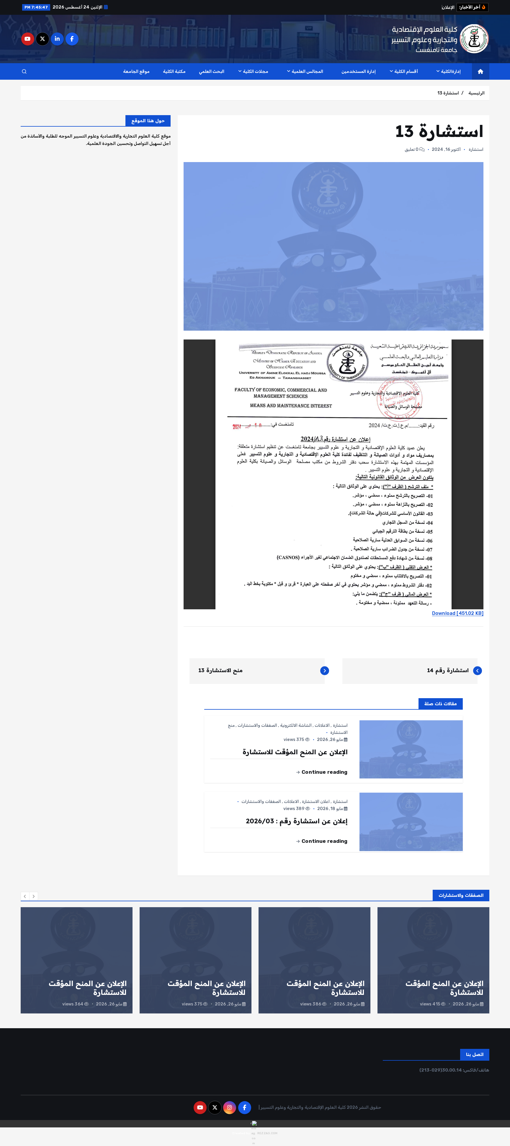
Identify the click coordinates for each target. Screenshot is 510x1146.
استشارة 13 (448, 93)
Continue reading (324, 772)
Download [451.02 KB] (457, 613)
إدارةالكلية (451, 71)
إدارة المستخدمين (358, 71)
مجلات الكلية (255, 71)
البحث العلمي (211, 71)
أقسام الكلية (406, 71)
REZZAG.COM (267, 1133)
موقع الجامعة (136, 71)
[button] (25, 896)
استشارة (476, 149)
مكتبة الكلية (174, 71)
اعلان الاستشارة (316, 801)
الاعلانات (322, 725)
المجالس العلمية (307, 71)
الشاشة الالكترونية (296, 725)
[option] (433, 960)
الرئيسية (476, 93)
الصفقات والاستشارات (257, 725)
